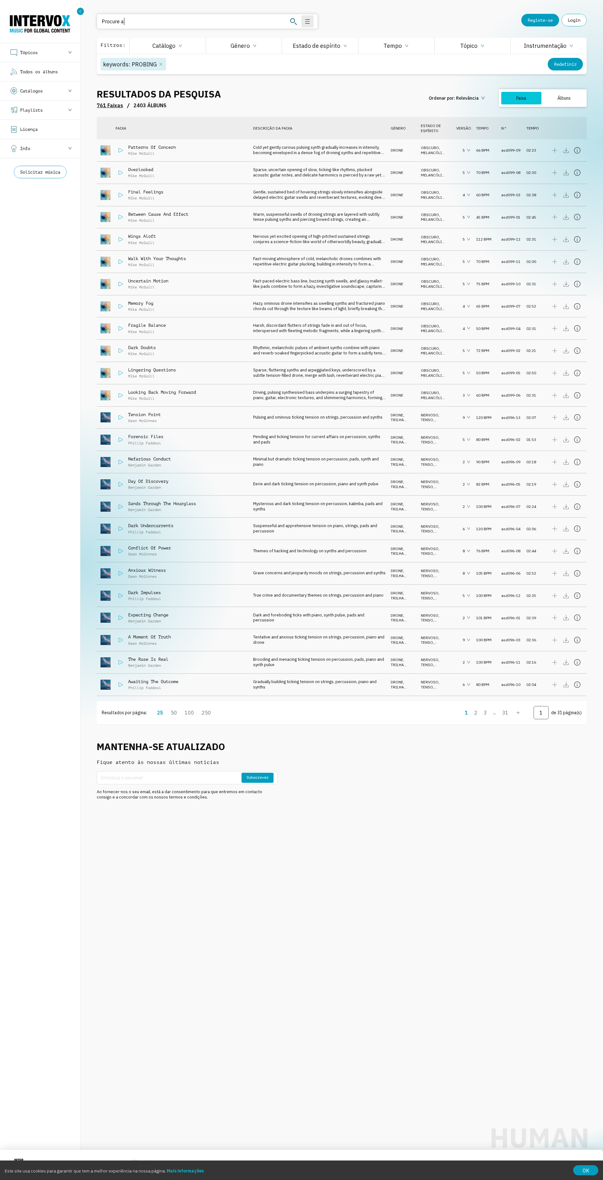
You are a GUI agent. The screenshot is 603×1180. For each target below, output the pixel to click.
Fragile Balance (147, 325)
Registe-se (540, 20)
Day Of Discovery (148, 481)
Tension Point (144, 414)
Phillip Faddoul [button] (144, 443)
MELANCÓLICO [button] (434, 152)
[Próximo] (518, 712)
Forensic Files (145, 436)
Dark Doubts (142, 347)
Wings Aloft (142, 236)
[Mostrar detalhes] (577, 150)
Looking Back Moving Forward (162, 392)
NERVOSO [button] (429, 415)
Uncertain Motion (148, 280)
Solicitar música (40, 172)
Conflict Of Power (149, 547)
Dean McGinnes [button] (142, 421)
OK (586, 1170)
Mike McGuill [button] (141, 153)
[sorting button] (457, 98)
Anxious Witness (147, 570)
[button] (167, 46)
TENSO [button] (427, 419)
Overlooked (140, 169)
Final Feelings (145, 191)
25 (160, 713)
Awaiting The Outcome (153, 681)
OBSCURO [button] (430, 147)
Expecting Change (148, 614)
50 (174, 713)
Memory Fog (140, 303)
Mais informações (185, 1171)
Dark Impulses (144, 592)
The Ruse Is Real (148, 659)
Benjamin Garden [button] (144, 465)
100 (189, 713)
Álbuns (564, 98)
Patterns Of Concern (152, 147)
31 (505, 713)
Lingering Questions (152, 369)
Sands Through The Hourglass (162, 503)
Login (574, 20)
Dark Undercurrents (150, 525)
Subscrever (258, 777)
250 (206, 713)
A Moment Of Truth (149, 636)
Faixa (521, 98)
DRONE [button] (397, 150)
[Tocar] (121, 150)
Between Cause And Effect (158, 214)
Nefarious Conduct (149, 458)
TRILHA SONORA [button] (398, 422)
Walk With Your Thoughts (157, 258)
